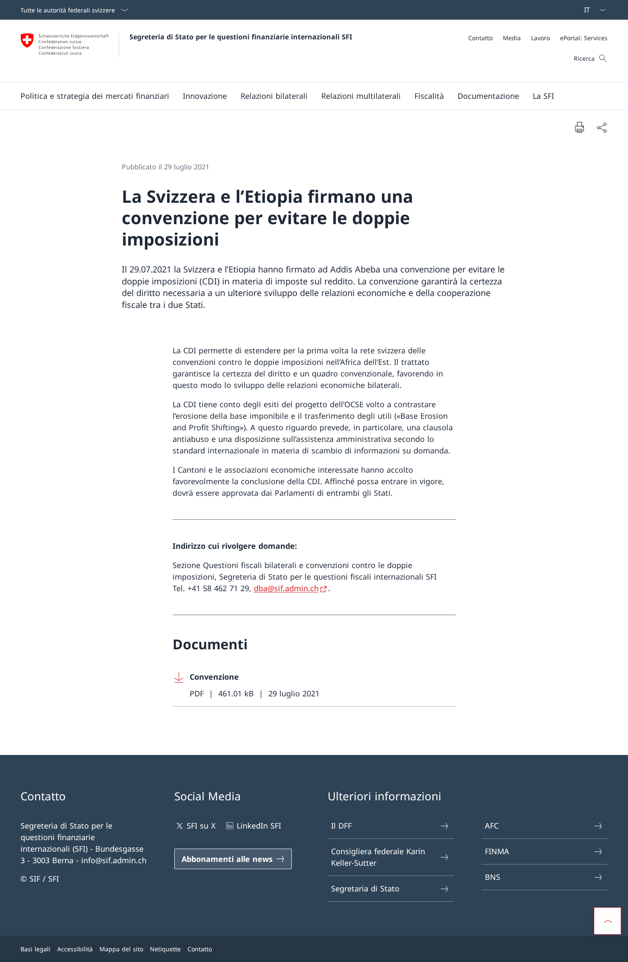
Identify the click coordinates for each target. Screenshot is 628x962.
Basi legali (35, 949)
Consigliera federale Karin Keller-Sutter (378, 857)
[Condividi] (601, 127)
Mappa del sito (121, 949)
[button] (95, 96)
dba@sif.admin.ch (286, 588)
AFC (492, 825)
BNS (492, 877)
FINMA (497, 851)
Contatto (200, 949)
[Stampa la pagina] (579, 127)
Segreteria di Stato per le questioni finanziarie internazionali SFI (240, 36)
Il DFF (341, 825)
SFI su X (201, 825)
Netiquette (165, 949)
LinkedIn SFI (259, 825)
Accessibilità (75, 949)
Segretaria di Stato (365, 888)
